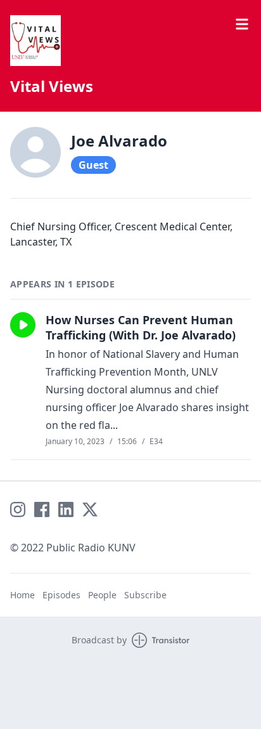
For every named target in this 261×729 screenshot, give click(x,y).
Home (22, 595)
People (102, 595)
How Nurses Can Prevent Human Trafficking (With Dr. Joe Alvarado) (141, 327)
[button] (22, 325)
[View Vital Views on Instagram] (17, 509)
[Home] (35, 40)
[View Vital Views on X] (90, 509)
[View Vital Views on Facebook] (41, 509)
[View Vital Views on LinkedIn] (65, 509)
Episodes (61, 595)
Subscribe (145, 595)
